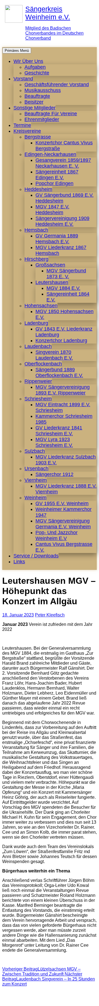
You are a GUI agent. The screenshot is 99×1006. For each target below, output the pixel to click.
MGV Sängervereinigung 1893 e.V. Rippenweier (62, 390)
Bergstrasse (37, 137)
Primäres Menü (17, 50)
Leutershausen (51, 282)
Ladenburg (36, 323)
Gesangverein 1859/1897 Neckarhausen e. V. (63, 163)
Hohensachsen (40, 305)
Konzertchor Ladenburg (61, 340)
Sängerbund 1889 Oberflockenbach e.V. (59, 372)
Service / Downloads (36, 556)
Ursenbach (36, 468)
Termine (22, 125)
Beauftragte (37, 96)
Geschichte (36, 73)
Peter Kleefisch (50, 615)
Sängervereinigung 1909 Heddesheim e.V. (62, 221)
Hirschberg (36, 259)
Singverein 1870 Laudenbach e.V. (54, 355)
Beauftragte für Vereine (50, 113)
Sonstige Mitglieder (34, 108)
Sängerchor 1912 (54, 474)
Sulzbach (34, 451)
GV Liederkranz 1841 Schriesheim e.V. (58, 430)
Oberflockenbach (43, 364)
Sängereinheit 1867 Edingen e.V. (56, 174)
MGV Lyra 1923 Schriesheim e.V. (54, 442)
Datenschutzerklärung (67, 999)
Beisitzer (33, 102)
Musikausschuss (42, 90)
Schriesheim (38, 398)
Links (19, 561)
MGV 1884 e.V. (63, 288)
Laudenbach (38, 346)
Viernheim (35, 480)
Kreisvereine (27, 131)
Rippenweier (38, 381)
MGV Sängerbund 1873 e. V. (66, 273)
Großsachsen (50, 265)
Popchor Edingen (54, 183)
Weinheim (35, 497)
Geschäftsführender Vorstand (56, 84)
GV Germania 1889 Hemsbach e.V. (56, 238)
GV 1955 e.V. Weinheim (62, 503)
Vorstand (23, 78)
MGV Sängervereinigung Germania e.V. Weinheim (63, 523)
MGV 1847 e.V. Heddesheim (52, 209)
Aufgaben (35, 67)
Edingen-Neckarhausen (50, 154)
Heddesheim (38, 189)
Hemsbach (36, 230)
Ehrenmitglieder (41, 119)
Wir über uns (28, 61)
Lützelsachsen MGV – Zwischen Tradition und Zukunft (41, 971)
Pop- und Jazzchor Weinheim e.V (56, 535)
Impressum (29, 999)
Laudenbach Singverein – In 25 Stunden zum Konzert (48, 979)
